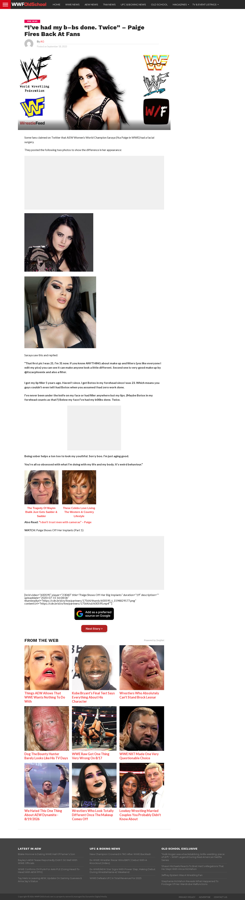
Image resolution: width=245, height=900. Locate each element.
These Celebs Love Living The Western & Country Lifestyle (79, 512)
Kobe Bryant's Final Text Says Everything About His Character (93, 697)
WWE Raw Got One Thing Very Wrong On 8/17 (90, 756)
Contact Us (220, 897)
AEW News (91, 4)
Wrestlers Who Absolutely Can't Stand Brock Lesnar (139, 695)
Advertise (204, 897)
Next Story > (94, 628)
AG (42, 41)
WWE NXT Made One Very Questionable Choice (139, 756)
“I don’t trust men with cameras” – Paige (65, 522)
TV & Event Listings (204, 4)
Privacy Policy (187, 897)
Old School (159, 4)
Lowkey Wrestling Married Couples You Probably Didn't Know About (140, 815)
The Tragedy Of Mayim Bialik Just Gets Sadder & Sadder (41, 512)
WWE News (72, 4)
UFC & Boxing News (133, 4)
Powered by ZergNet (154, 640)
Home (56, 4)
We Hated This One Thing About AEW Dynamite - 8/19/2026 (43, 815)
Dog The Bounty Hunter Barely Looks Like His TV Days (46, 756)
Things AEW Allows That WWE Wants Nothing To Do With (44, 697)
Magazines (180, 4)
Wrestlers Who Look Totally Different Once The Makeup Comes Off (93, 815)
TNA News (109, 4)
